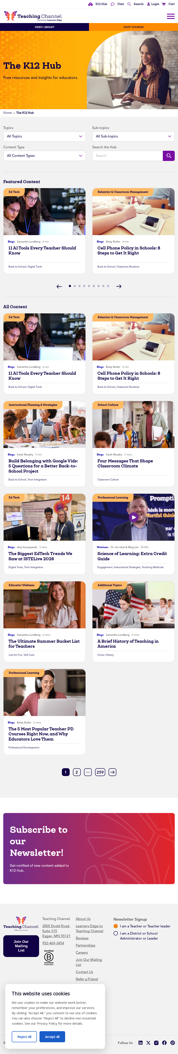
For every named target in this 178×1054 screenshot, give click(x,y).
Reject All (27, 1035)
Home (7, 112)
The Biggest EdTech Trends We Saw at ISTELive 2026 (40, 556)
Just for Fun (15, 654)
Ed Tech (14, 192)
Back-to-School (17, 266)
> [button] (112, 772)
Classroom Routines (128, 266)
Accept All (55, 1035)
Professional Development (23, 747)
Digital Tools (35, 266)
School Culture (108, 405)
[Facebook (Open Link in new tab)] (164, 1043)
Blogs (11, 241)
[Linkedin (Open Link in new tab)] (140, 1043)
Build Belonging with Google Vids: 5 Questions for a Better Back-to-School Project (43, 466)
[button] (152, 4)
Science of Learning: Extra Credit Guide (132, 556)
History (109, 654)
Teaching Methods (152, 567)
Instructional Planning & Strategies (33, 405)
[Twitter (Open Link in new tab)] (148, 1043)
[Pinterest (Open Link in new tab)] (172, 1043)
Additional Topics (110, 585)
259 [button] (100, 772)
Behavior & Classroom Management (123, 192)
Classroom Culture (108, 479)
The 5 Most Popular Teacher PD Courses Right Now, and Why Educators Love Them (41, 734)
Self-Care (29, 654)
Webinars (103, 547)
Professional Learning (113, 497)
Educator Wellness (22, 585)
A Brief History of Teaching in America (128, 644)
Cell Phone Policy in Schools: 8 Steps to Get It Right (128, 250)
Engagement (104, 567)
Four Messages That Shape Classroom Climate (125, 463)
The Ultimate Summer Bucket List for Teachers (44, 644)
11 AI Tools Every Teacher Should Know (42, 250)
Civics (100, 654)
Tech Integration (37, 479)
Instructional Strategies (127, 567)
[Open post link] (44, 211)
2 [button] (77, 772)
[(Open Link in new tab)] (48, 957)
